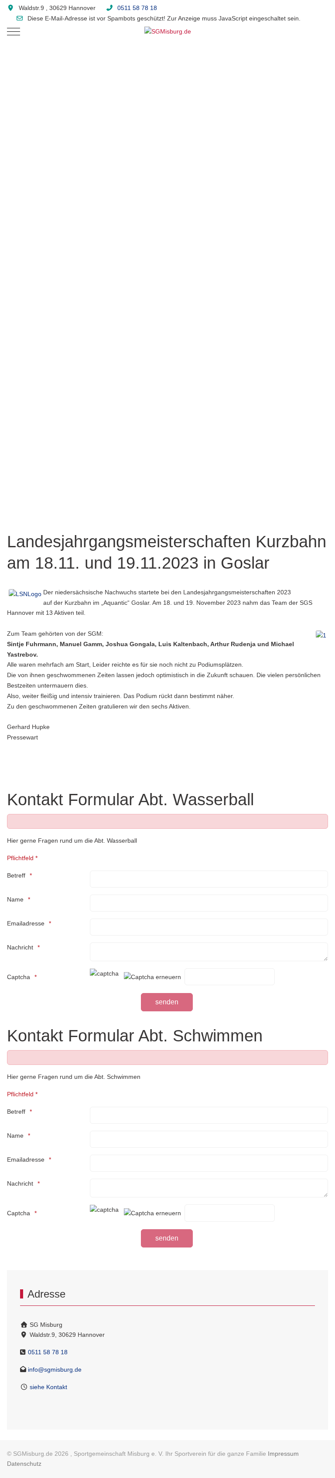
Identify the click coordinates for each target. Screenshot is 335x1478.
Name (15, 899)
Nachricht (20, 947)
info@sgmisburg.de (55, 1369)
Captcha (18, 976)
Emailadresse (25, 923)
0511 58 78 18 (137, 7)
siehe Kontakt (47, 1386)
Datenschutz (24, 1463)
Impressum (283, 1453)
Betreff (16, 875)
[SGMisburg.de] (167, 32)
